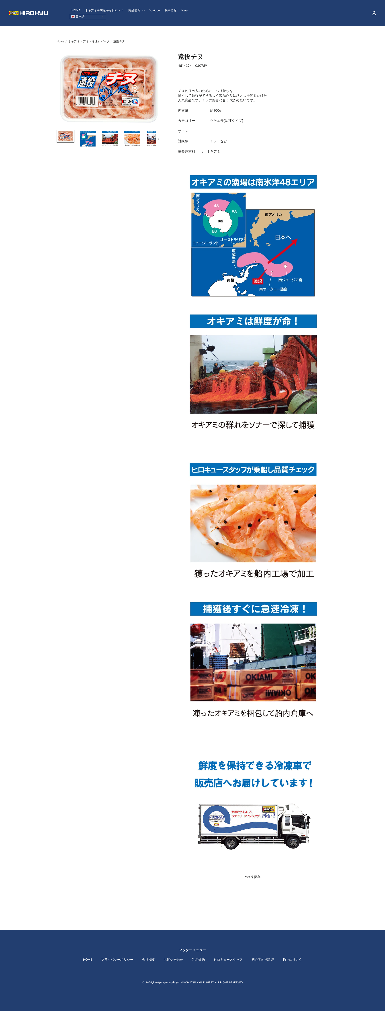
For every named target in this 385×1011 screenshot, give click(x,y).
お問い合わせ (173, 959)
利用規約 (198, 959)
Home (60, 41)
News (185, 10)
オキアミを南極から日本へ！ (104, 10)
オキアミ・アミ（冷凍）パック (89, 41)
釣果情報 (171, 10)
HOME (76, 10)
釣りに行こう (292, 959)
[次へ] (158, 139)
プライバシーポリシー (117, 959)
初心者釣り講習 (263, 959)
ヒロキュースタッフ (228, 959)
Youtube (154, 10)
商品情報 (134, 10)
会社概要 (148, 959)
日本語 (80, 16)
